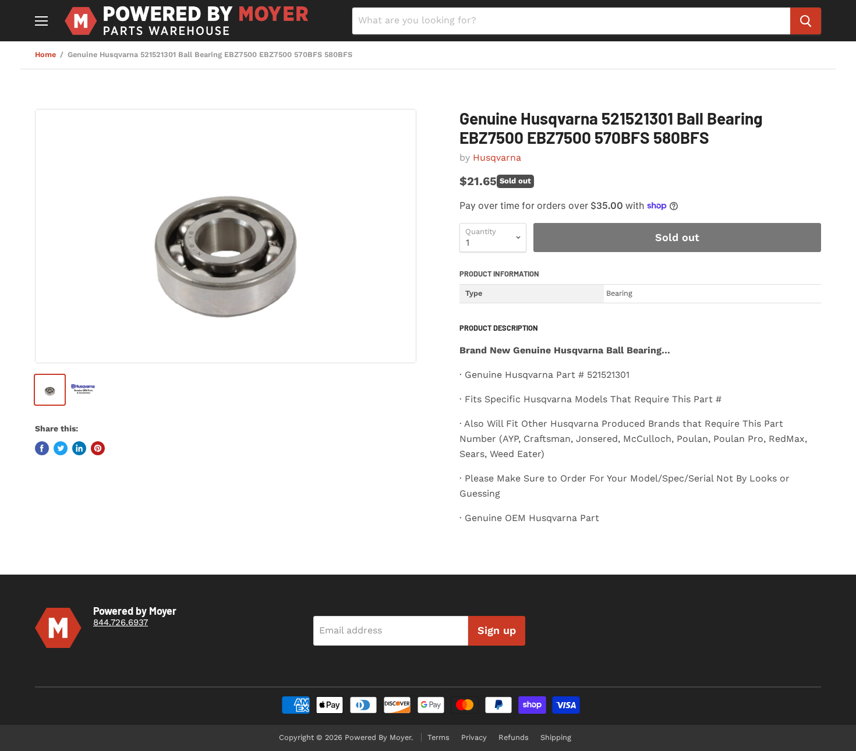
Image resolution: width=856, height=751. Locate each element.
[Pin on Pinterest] (98, 448)
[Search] (805, 21)
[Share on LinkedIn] (79, 448)
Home (45, 55)
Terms (438, 737)
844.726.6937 (120, 622)
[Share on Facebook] (42, 448)
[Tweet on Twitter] (61, 448)
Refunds (513, 737)
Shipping (555, 737)
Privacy (474, 737)
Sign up (496, 630)
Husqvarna (497, 157)
